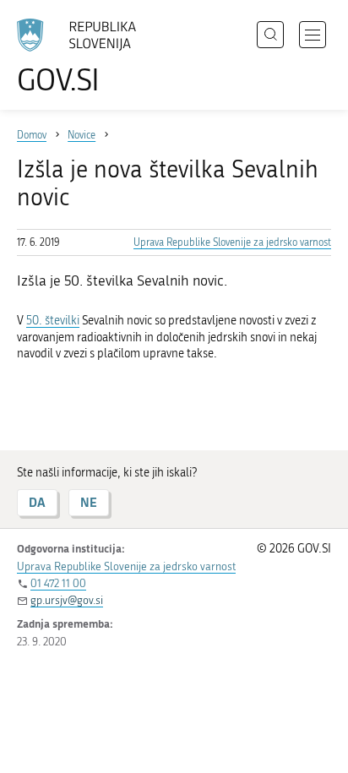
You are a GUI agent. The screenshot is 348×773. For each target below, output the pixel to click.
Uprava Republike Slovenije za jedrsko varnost (232, 242)
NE (88, 502)
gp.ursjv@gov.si (66, 600)
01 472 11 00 (58, 583)
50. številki (52, 320)
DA (37, 502)
